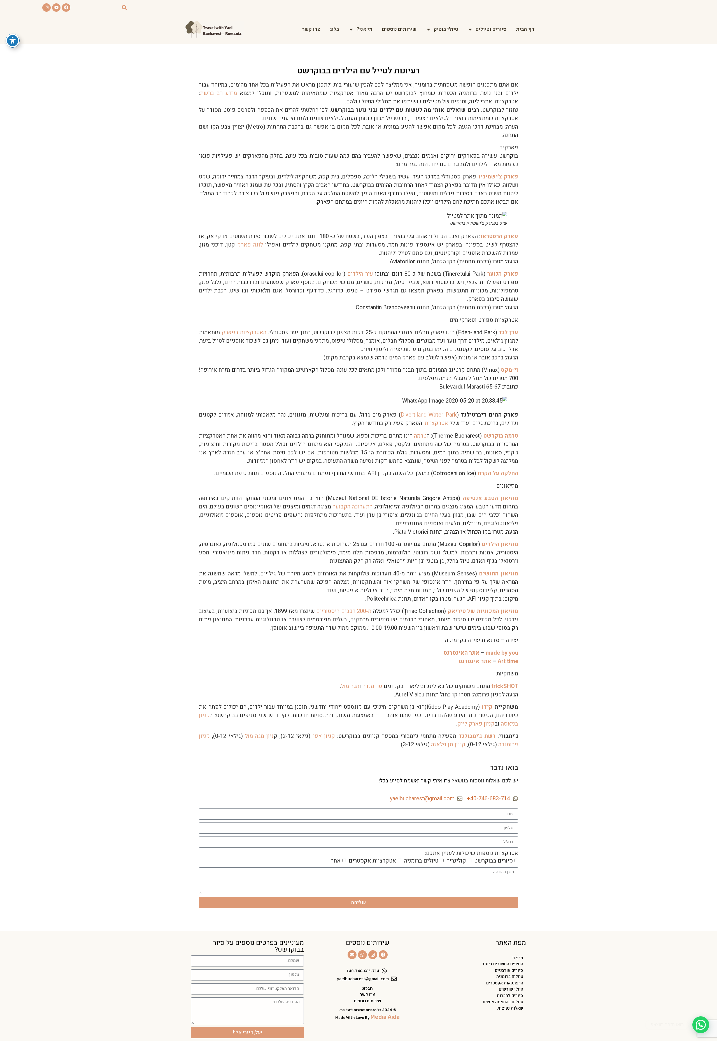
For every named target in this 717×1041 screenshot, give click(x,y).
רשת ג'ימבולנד (476, 736)
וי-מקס (509, 370)
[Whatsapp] (362, 954)
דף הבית (525, 29)
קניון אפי (324, 736)
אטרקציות (436, 423)
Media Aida (385, 1017)
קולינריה (456, 860)
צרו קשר (311, 29)
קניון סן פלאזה (448, 744)
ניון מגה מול (259, 736)
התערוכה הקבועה (352, 507)
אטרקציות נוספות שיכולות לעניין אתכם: (471, 853)
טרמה (420, 436)
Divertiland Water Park (429, 415)
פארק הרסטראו (499, 236)
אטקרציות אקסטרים (372, 860)
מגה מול (350, 686)
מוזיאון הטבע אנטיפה (490, 498)
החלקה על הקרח (498, 473)
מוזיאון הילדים (499, 544)
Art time (507, 661)
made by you (502, 653)
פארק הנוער (502, 274)
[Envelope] (352, 954)
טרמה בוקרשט (500, 436)
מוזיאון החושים (498, 574)
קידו (487, 707)
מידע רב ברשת (218, 93)
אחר (336, 860)
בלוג (334, 29)
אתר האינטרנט (461, 653)
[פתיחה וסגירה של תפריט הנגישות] (12, 40)
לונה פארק (250, 245)
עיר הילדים (360, 274)
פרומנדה (372, 686)
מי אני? (365, 29)
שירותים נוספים (399, 29)
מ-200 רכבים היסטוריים (343, 611)
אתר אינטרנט (474, 661)
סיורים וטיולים (491, 29)
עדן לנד (508, 332)
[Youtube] (56, 7)
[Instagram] (46, 7)
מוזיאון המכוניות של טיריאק (483, 611)
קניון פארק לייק (476, 724)
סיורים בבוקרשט (493, 860)
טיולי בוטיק (446, 29)
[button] (124, 7)
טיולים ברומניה (421, 860)
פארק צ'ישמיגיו (498, 177)
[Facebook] (66, 7)
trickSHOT (505, 686)
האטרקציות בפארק (244, 332)
